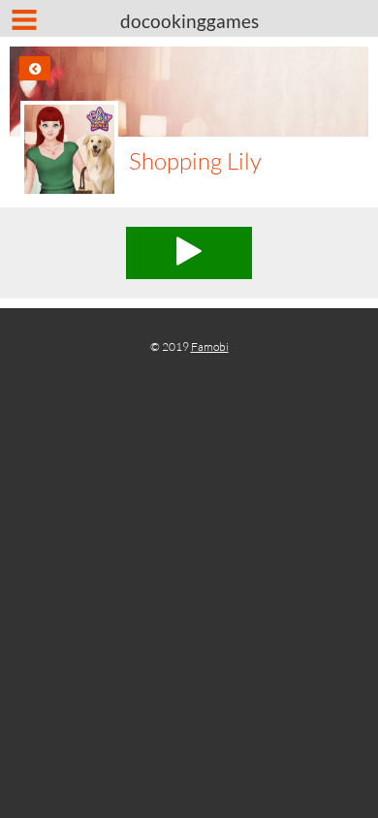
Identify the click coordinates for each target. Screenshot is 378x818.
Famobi (210, 346)
